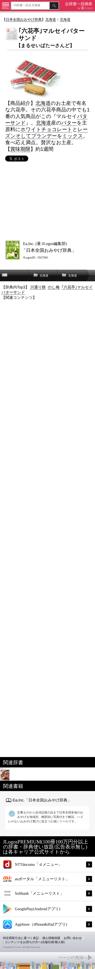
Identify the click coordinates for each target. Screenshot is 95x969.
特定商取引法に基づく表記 (21, 938)
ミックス (72, 136)
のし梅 (54, 287)
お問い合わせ (73, 938)
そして (23, 136)
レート (64, 129)
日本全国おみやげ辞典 (24, 19)
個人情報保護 (51, 938)
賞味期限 (20, 149)
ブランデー (44, 136)
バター (69, 123)
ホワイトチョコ (38, 129)
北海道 (50, 19)
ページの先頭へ (73, 957)
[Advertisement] (47, 201)
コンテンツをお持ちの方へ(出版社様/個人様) (35, 942)
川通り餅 (38, 287)
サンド (18, 123)
